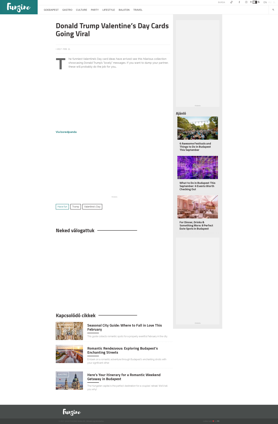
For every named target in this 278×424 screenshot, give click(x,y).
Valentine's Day (92, 206)
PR (218, 421)
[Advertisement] (113, 271)
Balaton (124, 10)
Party (95, 10)
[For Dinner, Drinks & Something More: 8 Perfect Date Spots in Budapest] (197, 208)
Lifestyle (109, 10)
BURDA (221, 2)
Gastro (67, 10)
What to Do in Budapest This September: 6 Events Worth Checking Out (197, 186)
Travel (137, 10)
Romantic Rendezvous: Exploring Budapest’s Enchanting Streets (122, 350)
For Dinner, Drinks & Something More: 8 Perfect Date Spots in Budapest (196, 225)
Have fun (62, 206)
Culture (81, 10)
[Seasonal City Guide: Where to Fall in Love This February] (69, 331)
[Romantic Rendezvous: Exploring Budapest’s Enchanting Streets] (69, 354)
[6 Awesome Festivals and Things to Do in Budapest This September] (197, 130)
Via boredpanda (66, 131)
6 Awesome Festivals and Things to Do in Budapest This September (195, 146)
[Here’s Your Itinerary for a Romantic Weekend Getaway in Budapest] (69, 380)
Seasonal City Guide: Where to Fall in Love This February (124, 327)
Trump (75, 206)
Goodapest (51, 10)
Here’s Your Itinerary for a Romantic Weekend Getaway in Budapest (124, 377)
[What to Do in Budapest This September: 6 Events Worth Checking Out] (197, 169)
